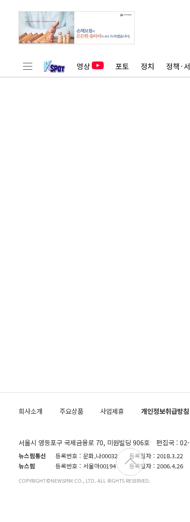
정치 (147, 66)
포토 (122, 66)
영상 (83, 66)
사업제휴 (112, 411)
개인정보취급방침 (165, 411)
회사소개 (30, 411)
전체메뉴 (27, 66)
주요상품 (71, 411)
